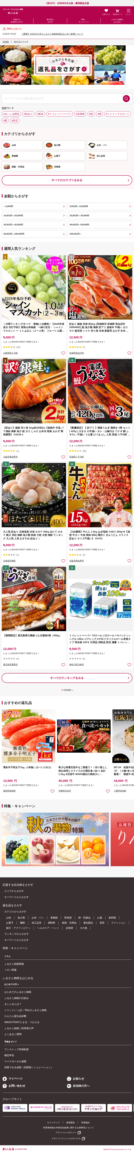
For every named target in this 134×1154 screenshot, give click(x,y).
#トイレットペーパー (59, 114)
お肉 (8, 917)
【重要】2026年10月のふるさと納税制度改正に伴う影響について (52, 34)
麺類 (22, 922)
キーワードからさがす (16, 897)
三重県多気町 (120, 791)
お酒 (99, 917)
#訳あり (28, 114)
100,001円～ (76, 234)
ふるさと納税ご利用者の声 (19, 1028)
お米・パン (38, 917)
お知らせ (78, 1078)
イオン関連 (10, 969)
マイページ (16, 1078)
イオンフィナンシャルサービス (66, 1138)
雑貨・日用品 (69, 922)
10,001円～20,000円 (13, 215)
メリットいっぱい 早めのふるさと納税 (25, 1010)
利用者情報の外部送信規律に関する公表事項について (68, 1127)
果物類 (54, 917)
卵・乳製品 (84, 917)
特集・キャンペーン (84, 20)
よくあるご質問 (12, 1034)
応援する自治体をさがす (17, 20)
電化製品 (88, 922)
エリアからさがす (14, 891)
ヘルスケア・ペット (48, 928)
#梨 (5, 120)
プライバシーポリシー (65, 1132)
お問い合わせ (17, 1085)
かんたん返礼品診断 (15, 1016)
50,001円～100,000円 (13, 234)
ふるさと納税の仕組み (16, 998)
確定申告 (9, 1055)
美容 (102, 922)
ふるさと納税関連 (14, 963)
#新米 (40, 114)
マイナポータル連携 (15, 1061)
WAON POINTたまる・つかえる (21, 1022)
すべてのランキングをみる (67, 677)
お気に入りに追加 (52, 791)
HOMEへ (68, 690)
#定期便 (80, 114)
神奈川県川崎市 (76, 664)
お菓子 (9, 922)
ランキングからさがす (16, 933)
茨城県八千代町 (76, 457)
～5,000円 (8, 206)
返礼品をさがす (50, 20)
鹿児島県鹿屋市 (10, 664)
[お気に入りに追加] (63, 353)
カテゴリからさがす (15, 911)
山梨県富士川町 (10, 353)
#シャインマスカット (117, 114)
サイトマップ (53, 1122)
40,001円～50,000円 (79, 224)
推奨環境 (70, 1122)
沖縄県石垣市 (64, 791)
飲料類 (112, 917)
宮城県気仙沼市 (76, 353)
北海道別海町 (9, 561)
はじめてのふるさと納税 (17, 992)
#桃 (99, 114)
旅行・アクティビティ (18, 928)
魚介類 (21, 917)
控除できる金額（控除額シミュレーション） (28, 1067)
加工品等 (36, 922)
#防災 (15, 120)
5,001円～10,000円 (79, 206)
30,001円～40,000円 (13, 224)
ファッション (118, 922)
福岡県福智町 (9, 791)
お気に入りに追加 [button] (63, 353)
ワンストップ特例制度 (16, 1049)
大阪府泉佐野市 (10, 457)
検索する (126, 98)
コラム (7, 956)
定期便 (69, 928)
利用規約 (85, 1122)
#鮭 (91, 114)
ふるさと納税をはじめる (117, 20)
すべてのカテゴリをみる (67, 180)
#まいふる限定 (11, 114)
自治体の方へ (81, 1085)
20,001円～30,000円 (79, 215)
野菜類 (68, 917)
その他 (83, 928)
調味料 (51, 922)
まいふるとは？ (12, 1004)
